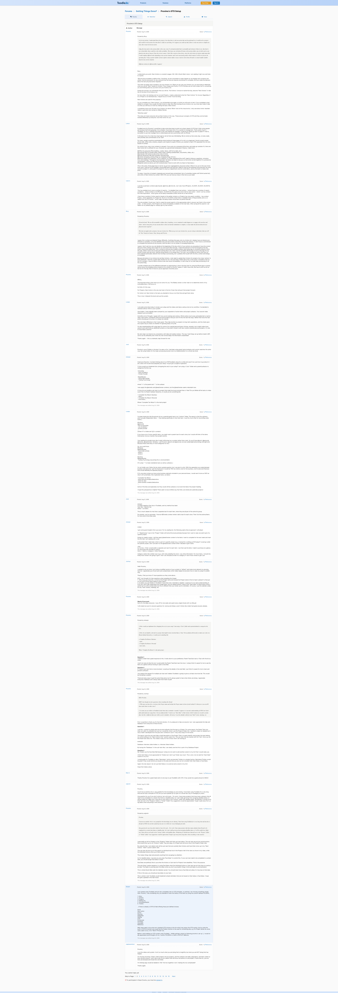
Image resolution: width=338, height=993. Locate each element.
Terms (159, 992)
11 (157, 976)
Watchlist (152, 17)
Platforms (188, 3)
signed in (159, 980)
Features (165, 3)
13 (163, 976)
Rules (205, 17)
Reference (209, 31)
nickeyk (128, 357)
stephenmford (130, 944)
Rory (127, 211)
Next (173, 976)
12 (160, 976)
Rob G (128, 773)
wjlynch (128, 784)
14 (166, 976)
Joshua (128, 561)
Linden (128, 302)
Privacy (154, 992)
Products (143, 3)
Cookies (165, 992)
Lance (127, 123)
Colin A (128, 181)
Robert (128, 886)
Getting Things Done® (146, 11)
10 (155, 976)
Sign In (216, 3)
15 (169, 976)
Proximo (128, 31)
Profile (188, 17)
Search (170, 17)
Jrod (127, 344)
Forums (128, 11)
